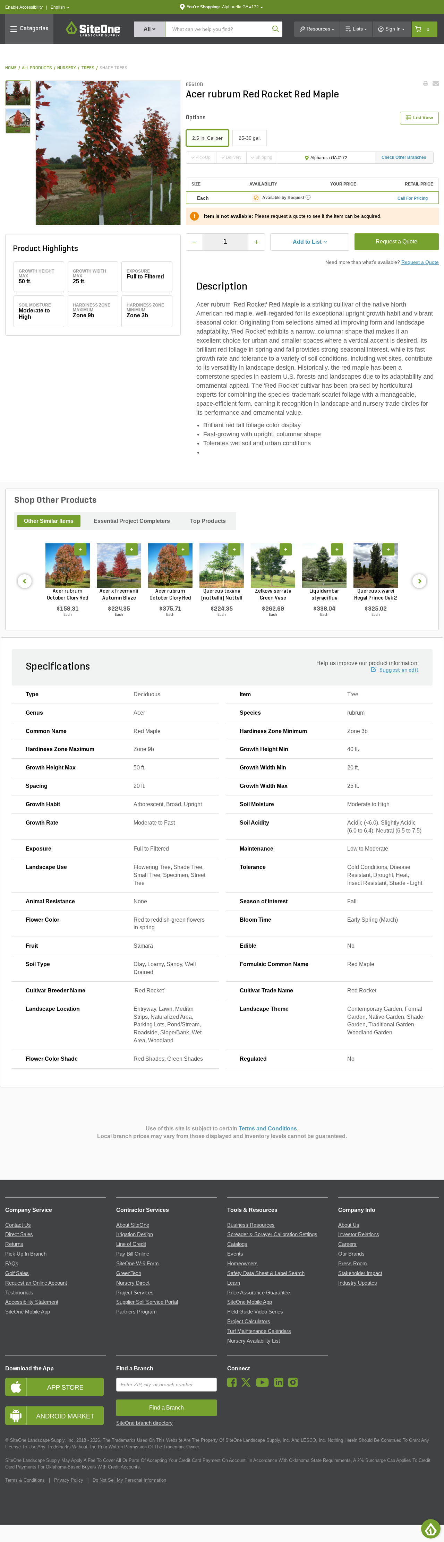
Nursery (66, 68)
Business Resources (251, 1225)
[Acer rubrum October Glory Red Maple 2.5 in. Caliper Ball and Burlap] (170, 565)
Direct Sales (19, 1234)
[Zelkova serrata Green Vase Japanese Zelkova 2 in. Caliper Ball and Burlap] (273, 565)
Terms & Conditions (25, 1480)
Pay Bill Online (132, 1254)
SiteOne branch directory (144, 1423)
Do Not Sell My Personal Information (129, 1480)
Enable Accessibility (24, 7)
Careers (347, 1244)
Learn (233, 1283)
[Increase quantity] (256, 242)
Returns (14, 1244)
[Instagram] (294, 1385)
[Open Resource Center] (431, 1529)
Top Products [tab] (208, 521)
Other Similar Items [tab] (49, 521)
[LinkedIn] (280, 1385)
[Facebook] (233, 1385)
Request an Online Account (36, 1283)
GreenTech (128, 1273)
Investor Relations (358, 1234)
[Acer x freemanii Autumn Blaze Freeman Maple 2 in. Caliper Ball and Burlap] (119, 565)
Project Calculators (248, 1321)
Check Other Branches (404, 157)
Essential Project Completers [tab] (132, 521)
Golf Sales (17, 1273)
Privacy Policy (68, 1480)
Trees (87, 68)
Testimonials (19, 1292)
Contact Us (18, 1225)
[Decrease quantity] (194, 242)
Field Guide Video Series (255, 1312)
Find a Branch (134, 1368)
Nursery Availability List (253, 1341)
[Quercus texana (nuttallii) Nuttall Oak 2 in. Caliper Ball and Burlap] (221, 565)
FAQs (11, 1263)
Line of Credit (131, 1244)
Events (235, 1254)
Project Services (135, 1292)
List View (423, 117)
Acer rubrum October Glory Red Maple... (67, 595)
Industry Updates (357, 1283)
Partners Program (136, 1312)
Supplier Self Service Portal (147, 1302)
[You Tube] (264, 1385)
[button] (60, 7)
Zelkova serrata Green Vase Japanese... (273, 595)
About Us (348, 1225)
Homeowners (242, 1263)
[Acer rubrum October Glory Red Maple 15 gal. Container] (67, 565)
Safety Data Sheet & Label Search (266, 1273)
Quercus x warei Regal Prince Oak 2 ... (375, 595)
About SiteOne (132, 1225)
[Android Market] (55, 1415)
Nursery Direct (133, 1283)
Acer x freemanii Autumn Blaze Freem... (119, 595)
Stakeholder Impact (360, 1273)
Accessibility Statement (31, 1302)
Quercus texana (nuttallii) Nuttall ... (221, 595)
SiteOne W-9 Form (137, 1263)
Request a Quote (396, 241)
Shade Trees (113, 68)
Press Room (352, 1263)
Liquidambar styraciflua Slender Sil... (324, 595)
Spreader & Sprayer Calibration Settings (272, 1234)
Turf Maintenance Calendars (259, 1331)
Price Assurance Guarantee (258, 1292)
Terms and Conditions (268, 1128)
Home (11, 68)
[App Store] (55, 1386)
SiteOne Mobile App (27, 1312)
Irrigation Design (134, 1234)
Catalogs (237, 1244)
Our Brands (351, 1254)
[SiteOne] (94, 35)
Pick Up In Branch (25, 1254)
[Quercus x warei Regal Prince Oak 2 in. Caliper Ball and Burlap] (375, 565)
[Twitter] (247, 1385)
